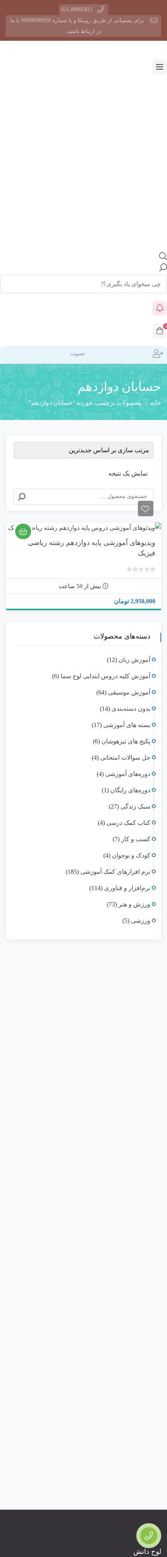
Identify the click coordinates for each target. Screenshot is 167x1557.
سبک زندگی (135, 806)
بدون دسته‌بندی (130, 708)
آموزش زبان (134, 659)
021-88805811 (77, 9)
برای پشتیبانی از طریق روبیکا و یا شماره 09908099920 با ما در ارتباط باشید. (77, 25)
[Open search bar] (163, 258)
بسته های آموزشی (126, 725)
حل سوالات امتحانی (125, 757)
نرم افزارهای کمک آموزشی (115, 871)
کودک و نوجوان (131, 855)
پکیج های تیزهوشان (125, 741)
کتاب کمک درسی (128, 822)
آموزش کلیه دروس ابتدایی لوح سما (105, 676)
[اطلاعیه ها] (159, 308)
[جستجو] (22, 497)
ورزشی (140, 920)
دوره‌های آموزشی (127, 774)
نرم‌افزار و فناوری (127, 888)
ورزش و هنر (134, 904)
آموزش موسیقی (129, 692)
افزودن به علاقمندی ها (145, 508)
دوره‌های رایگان (130, 790)
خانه (155, 402)
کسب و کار (135, 839)
